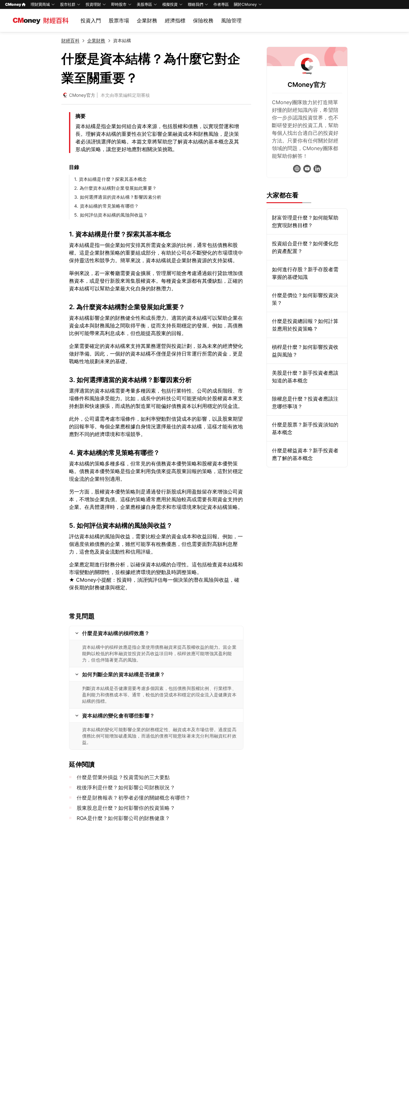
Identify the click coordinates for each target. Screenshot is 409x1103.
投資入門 (91, 20)
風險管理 (231, 20)
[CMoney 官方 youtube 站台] (307, 168)
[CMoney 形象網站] (297, 168)
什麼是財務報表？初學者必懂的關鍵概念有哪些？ (133, 797)
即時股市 (119, 4)
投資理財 (93, 4)
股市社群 (67, 4)
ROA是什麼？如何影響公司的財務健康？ (123, 818)
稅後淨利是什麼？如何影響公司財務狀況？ (126, 787)
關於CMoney (245, 4)
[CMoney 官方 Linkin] (317, 168)
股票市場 (119, 20)
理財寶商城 (40, 4)
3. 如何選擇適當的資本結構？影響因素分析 (117, 197)
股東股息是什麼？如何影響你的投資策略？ (126, 808)
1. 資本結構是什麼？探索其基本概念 (110, 179)
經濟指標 (175, 20)
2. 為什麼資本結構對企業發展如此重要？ (115, 188)
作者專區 (221, 4)
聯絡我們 (195, 4)
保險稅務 (203, 20)
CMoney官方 (82, 95)
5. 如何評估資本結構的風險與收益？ (111, 215)
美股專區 (144, 4)
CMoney (13, 4)
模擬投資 (170, 4)
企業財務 (147, 20)
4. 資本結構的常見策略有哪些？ (106, 206)
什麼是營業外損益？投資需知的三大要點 (123, 777)
